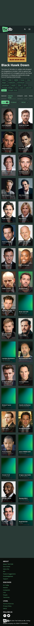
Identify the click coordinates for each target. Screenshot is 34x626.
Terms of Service (8, 603)
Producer (14, 102)
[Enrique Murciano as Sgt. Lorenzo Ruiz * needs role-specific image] (25, 433)
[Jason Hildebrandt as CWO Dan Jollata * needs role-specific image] (25, 457)
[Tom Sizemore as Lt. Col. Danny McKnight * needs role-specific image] (8, 154)
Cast (5, 102)
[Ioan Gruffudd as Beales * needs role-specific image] (8, 247)
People (5, 595)
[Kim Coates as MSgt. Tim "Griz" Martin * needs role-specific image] (25, 200)
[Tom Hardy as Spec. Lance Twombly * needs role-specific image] (25, 340)
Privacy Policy (7, 606)
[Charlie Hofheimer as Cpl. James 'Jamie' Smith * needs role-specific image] (25, 410)
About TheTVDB (8, 564)
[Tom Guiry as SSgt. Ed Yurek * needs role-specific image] (8, 433)
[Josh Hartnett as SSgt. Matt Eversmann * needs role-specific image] (8, 130)
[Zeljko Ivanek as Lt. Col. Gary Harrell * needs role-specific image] (8, 294)
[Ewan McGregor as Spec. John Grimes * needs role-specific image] (25, 130)
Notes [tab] (31, 96)
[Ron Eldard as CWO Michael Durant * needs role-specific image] (25, 224)
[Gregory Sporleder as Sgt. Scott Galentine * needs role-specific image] (25, 480)
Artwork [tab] (20, 96)
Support (5, 579)
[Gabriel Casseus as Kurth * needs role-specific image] (25, 270)
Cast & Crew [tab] (10, 96)
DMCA (5, 608)
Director (6, 105)
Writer (24, 102)
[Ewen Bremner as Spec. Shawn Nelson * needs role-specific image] (25, 177)
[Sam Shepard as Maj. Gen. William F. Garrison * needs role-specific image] (8, 200)
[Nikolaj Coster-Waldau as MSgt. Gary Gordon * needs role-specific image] (8, 340)
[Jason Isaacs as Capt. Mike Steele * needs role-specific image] (8, 270)
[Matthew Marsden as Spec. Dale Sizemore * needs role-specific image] (25, 364)
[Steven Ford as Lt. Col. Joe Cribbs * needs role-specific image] (8, 480)
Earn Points (6, 566)
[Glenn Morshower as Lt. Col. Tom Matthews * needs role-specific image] (25, 247)
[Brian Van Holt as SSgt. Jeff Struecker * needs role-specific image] (25, 317)
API (4, 571)
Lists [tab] (25, 96)
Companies (6, 590)
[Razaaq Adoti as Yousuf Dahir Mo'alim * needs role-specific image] (25, 503)
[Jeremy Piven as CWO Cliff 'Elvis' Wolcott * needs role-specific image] (25, 294)
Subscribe (6, 569)
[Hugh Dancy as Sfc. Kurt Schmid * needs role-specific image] (8, 224)
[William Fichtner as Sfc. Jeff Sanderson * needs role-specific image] (8, 177)
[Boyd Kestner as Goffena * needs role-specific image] (25, 527)
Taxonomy (6, 597)
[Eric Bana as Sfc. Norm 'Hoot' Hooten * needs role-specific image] (25, 154)
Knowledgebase (8, 576)
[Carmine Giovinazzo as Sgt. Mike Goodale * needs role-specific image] (8, 364)
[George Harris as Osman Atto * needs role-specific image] (8, 503)
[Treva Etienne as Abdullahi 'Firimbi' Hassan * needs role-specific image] (8, 457)
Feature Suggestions (9, 574)
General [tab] (3, 96)
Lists (4, 592)
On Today (6, 585)
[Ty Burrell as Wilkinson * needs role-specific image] (8, 527)
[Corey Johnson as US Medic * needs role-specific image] (25, 387)
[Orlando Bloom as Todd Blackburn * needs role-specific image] (8, 387)
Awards (5, 587)
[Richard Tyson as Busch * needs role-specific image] (8, 410)
